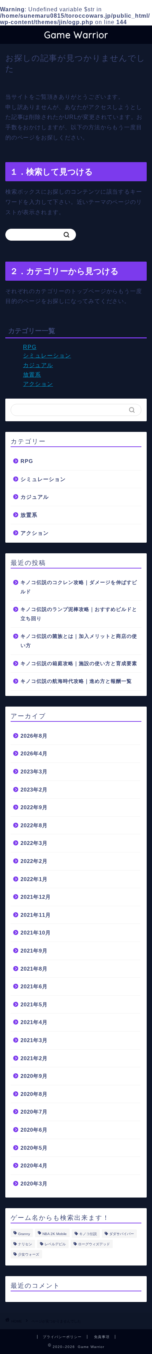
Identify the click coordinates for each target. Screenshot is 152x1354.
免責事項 (102, 1337)
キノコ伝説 (88, 1234)
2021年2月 (34, 1058)
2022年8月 (34, 825)
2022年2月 (34, 861)
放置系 (32, 375)
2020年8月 (34, 1094)
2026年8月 (34, 736)
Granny (24, 1234)
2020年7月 (34, 1112)
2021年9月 (34, 951)
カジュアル (38, 365)
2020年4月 (34, 1165)
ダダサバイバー (121, 1234)
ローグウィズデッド (94, 1244)
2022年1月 (34, 879)
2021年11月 (36, 915)
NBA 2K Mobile (54, 1234)
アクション (38, 384)
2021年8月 (34, 969)
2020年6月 (34, 1130)
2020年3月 (34, 1184)
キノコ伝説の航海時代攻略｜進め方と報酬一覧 (76, 681)
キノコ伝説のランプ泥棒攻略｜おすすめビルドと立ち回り (79, 614)
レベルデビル (55, 1244)
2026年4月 (34, 753)
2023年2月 (34, 790)
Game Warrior (76, 34)
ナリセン (25, 1244)
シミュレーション (47, 356)
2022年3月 (34, 843)
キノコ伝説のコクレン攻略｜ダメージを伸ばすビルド (79, 587)
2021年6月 (34, 986)
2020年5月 (34, 1148)
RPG (29, 347)
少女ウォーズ (28, 1254)
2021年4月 (34, 1022)
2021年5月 (34, 1004)
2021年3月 (34, 1040)
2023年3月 (34, 772)
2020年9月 (34, 1076)
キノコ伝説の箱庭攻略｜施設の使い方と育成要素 (79, 663)
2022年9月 (34, 807)
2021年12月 (36, 897)
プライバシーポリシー (62, 1337)
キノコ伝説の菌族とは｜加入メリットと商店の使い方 (79, 641)
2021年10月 (36, 933)
